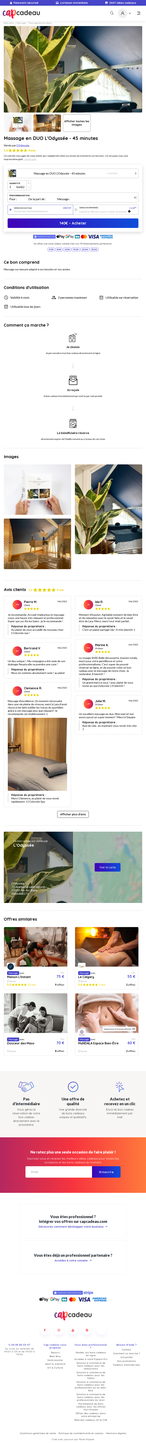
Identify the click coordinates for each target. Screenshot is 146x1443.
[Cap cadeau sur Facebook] (45, 1330)
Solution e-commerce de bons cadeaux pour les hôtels (90, 1375)
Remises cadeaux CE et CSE (90, 1419)
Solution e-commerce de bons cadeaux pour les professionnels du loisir (90, 1397)
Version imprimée (108, 207)
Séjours (55, 1352)
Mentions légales (116, 1433)
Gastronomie (55, 1360)
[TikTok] (101, 1330)
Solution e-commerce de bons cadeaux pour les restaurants (90, 1365)
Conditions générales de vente (38, 1433)
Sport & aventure (55, 1363)
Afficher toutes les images (76, 123)
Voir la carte (107, 867)
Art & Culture (55, 1367)
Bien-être (9, 23)
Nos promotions (126, 1361)
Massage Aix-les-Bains (40, 23)
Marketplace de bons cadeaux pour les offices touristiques (91, 1406)
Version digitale (42, 208)
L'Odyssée (23, 145)
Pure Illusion (86, 1439)
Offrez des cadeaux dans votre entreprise (91, 1415)
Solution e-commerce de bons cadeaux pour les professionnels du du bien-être (91, 1386)
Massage (21, 23)
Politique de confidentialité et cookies (81, 1433)
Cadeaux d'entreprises (126, 1364)
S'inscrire (106, 1172)
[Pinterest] (87, 1330)
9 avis (32, 150)
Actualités (127, 1357)
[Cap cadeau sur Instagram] (59, 1330)
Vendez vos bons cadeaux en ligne (90, 1354)
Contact (126, 1349)
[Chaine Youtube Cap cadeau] (73, 1330)
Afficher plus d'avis (73, 814)
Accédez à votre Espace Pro (90, 1359)
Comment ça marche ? (126, 1353)
